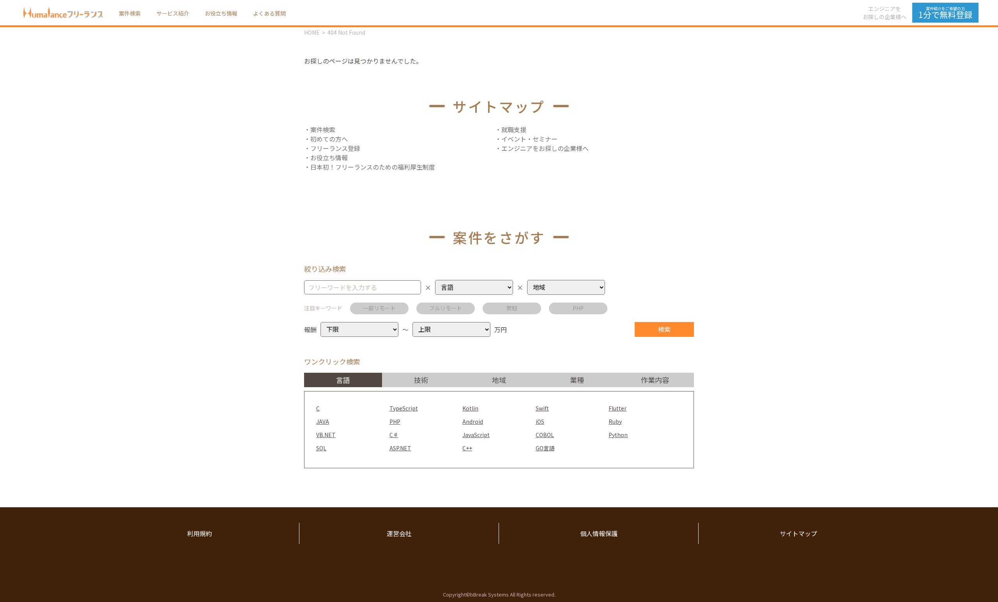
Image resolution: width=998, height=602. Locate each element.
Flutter (617, 408)
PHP (578, 308)
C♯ (393, 435)
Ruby (615, 421)
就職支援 (513, 129)
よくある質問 (269, 13)
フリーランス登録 (335, 148)
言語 (343, 380)
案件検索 (130, 13)
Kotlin (470, 408)
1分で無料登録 (945, 12)
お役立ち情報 (221, 13)
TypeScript (403, 408)
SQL (321, 448)
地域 (499, 380)
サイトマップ (798, 533)
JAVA (322, 421)
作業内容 (655, 380)
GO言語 (545, 448)
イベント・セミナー (529, 138)
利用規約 (199, 533)
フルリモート (445, 308)
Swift (542, 408)
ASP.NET (400, 448)
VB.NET (326, 435)
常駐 (511, 308)
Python (618, 435)
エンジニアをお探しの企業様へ (884, 13)
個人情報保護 (599, 533)
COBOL (545, 435)
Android (472, 421)
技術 (421, 380)
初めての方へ (329, 138)
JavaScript (476, 435)
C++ (467, 448)
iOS (540, 421)
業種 (577, 380)
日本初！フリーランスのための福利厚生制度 (372, 167)
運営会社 (399, 533)
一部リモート (379, 308)
